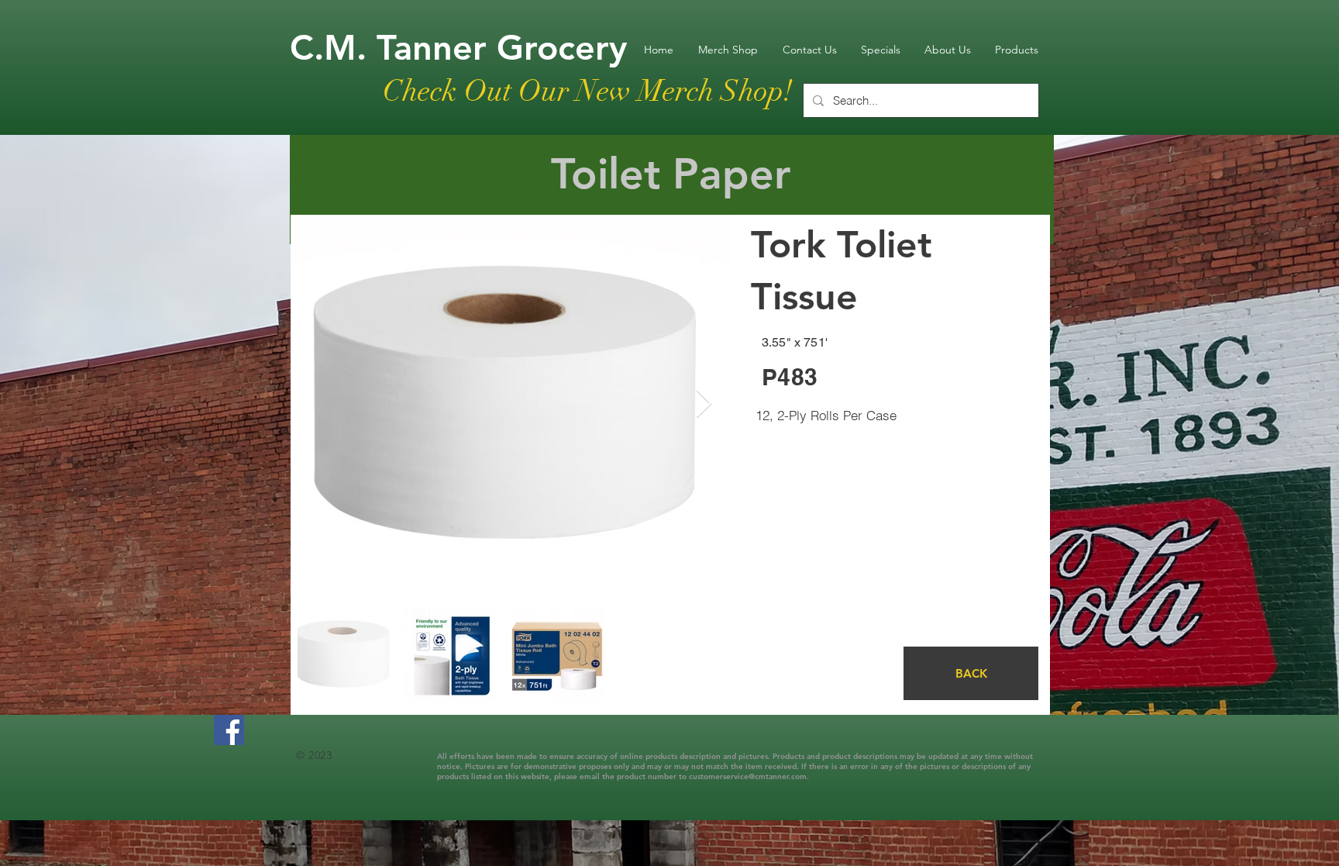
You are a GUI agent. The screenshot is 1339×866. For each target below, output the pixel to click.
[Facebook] (229, 730)
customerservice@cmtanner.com (748, 776)
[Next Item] (704, 404)
